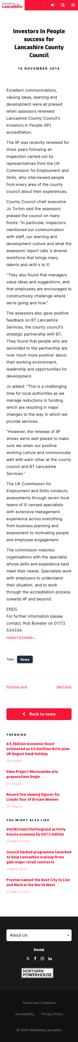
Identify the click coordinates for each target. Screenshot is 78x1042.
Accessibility (24, 1014)
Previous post (16, 687)
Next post (64, 687)
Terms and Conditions (39, 1003)
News (24, 659)
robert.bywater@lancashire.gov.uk (21, 637)
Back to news (42, 714)
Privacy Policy (52, 1014)
